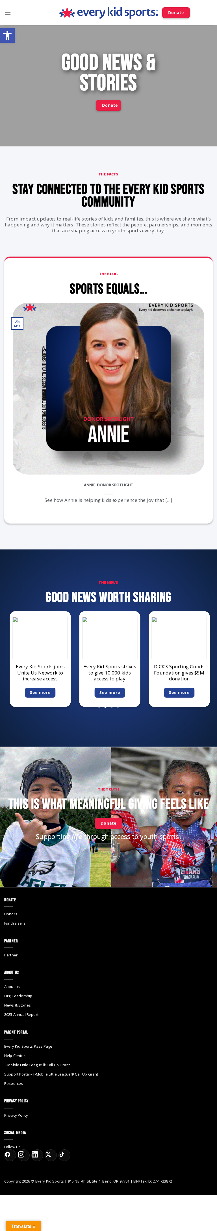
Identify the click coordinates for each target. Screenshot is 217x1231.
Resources (13, 1083)
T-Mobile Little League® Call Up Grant (37, 1064)
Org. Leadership (18, 995)
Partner (11, 955)
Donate (176, 12)
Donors (10, 913)
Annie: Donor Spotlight (108, 485)
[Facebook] (10, 1155)
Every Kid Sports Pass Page (28, 1046)
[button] (7, 35)
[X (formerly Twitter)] (51, 1155)
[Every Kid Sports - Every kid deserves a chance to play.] (108, 13)
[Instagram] (24, 1155)
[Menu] (7, 12)
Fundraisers (14, 923)
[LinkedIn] (37, 1155)
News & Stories (17, 1005)
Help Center (14, 1055)
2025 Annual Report (21, 1014)
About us (12, 986)
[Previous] (23, 403)
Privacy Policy (16, 1115)
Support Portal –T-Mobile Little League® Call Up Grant (51, 1074)
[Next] (194, 403)
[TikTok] (64, 1155)
